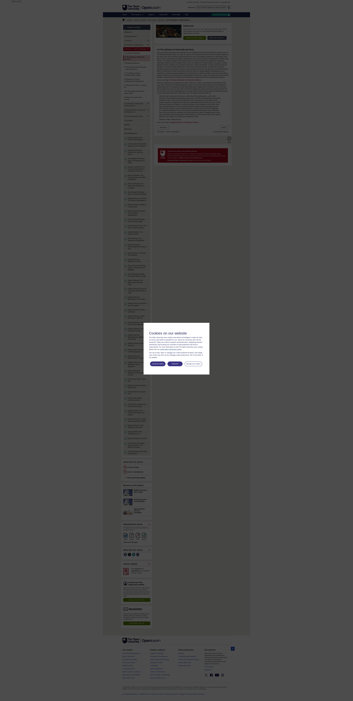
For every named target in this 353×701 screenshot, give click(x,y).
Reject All (175, 364)
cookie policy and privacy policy (171, 349)
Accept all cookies (158, 364)
